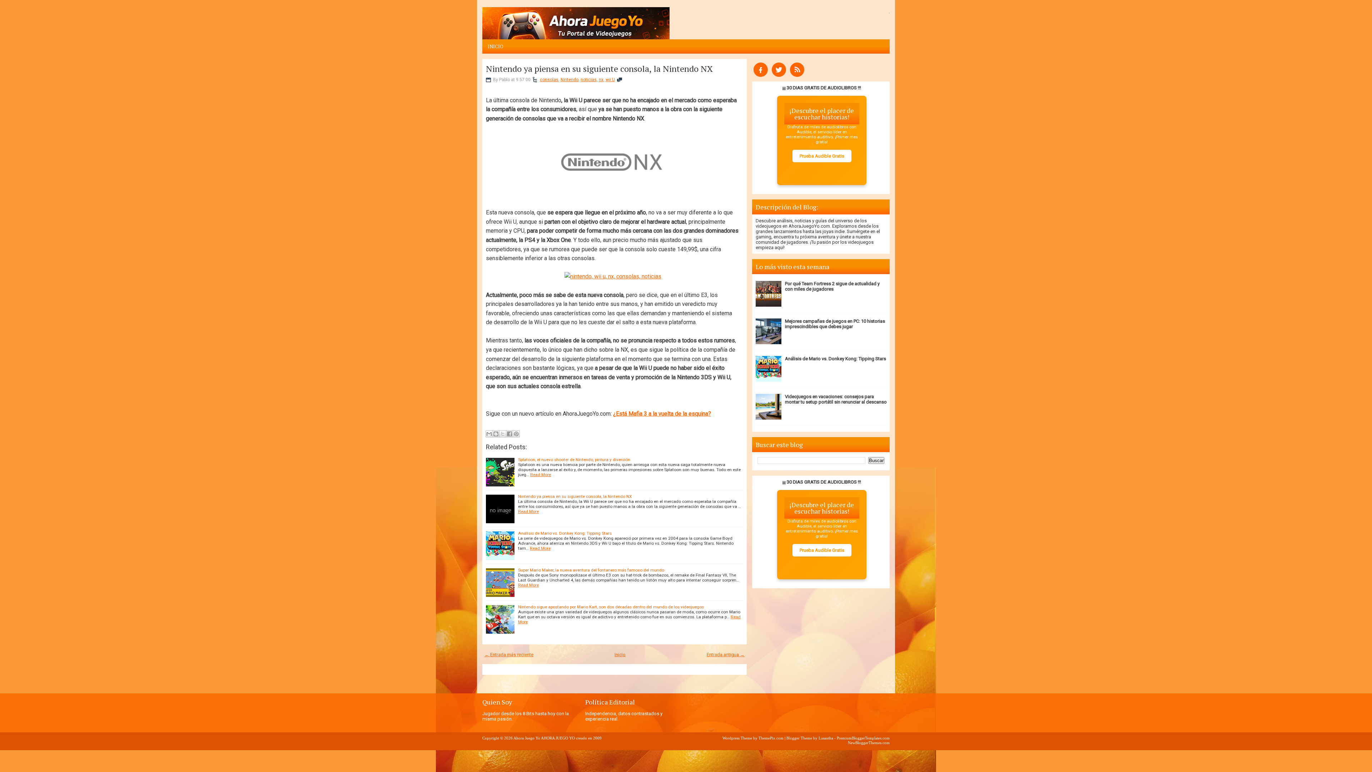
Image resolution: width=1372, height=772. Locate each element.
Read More (540, 474)
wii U (610, 79)
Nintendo (569, 79)
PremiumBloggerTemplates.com (863, 738)
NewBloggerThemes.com (869, 743)
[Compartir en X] (502, 433)
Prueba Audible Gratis (822, 156)
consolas (549, 79)
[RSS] (797, 75)
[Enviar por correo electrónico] (489, 433)
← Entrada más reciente (508, 654)
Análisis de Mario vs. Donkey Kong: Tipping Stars (565, 533)
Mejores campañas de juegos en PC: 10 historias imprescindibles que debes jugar (835, 323)
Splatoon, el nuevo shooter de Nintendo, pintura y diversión (574, 459)
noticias (589, 79)
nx (601, 79)
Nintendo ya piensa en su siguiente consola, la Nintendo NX (599, 68)
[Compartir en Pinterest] (516, 433)
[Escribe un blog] (495, 433)
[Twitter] (778, 75)
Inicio (495, 46)
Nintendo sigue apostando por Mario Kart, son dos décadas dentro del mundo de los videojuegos (611, 606)
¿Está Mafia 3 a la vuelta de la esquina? (662, 413)
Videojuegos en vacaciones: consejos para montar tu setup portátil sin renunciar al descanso (836, 399)
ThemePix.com (771, 738)
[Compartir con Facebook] (509, 433)
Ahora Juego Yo (526, 738)
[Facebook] (760, 75)
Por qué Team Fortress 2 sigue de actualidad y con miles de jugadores (832, 286)
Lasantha (826, 738)
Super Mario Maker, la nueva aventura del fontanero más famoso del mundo (591, 570)
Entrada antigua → (726, 654)
